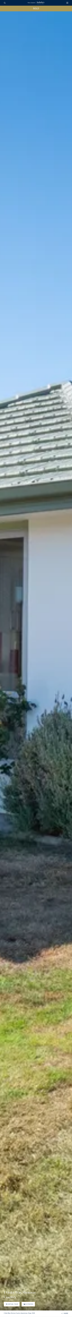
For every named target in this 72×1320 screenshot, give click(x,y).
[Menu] (67, 3)
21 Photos (29, 1304)
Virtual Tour (13, 1304)
